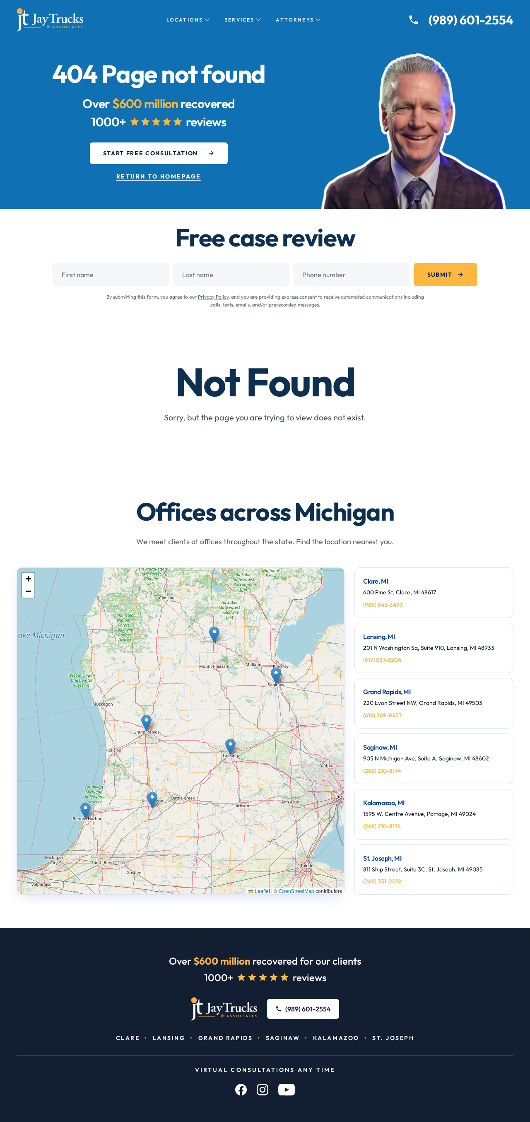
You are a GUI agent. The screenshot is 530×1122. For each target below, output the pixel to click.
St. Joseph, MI (382, 858)
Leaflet (261, 890)
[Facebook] (241, 1089)
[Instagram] (262, 1089)
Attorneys (294, 20)
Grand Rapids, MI (387, 692)
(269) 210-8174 (382, 771)
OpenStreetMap (296, 890)
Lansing (169, 1038)
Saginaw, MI (380, 747)
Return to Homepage (158, 176)
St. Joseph (393, 1038)
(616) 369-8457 (382, 715)
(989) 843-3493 (383, 604)
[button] (214, 634)
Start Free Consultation (150, 153)
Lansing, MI (379, 636)
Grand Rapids (225, 1038)
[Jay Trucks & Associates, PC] (224, 1009)
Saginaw (283, 1038)
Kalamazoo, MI (384, 803)
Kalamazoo (336, 1038)
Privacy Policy (213, 297)
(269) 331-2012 (382, 881)
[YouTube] (286, 1089)
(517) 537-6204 (382, 660)
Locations (184, 20)
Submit (439, 274)
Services (239, 20)
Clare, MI (375, 581)
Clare (128, 1038)
